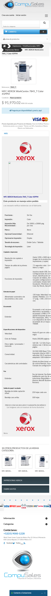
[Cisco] (24, 505)
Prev (2, 505)
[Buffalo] (12, 505)
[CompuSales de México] (25, 5)
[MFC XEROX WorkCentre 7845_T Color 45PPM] (23, 71)
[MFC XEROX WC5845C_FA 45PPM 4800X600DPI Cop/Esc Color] (9, 461)
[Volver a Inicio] (4, 46)
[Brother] (6, 505)
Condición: (5, 98)
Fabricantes (10, 489)
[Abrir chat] (42, 593)
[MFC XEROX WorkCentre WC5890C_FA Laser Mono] (25, 461)
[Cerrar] (44, 593)
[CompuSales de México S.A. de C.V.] (23, 564)
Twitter (18, 543)
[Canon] (18, 505)
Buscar (44, 25)
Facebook (10, 543)
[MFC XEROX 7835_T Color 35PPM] (42, 461)
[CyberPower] (41, 505)
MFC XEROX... (7, 471)
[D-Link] (46, 505)
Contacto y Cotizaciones (22, 593)
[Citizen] (29, 505)
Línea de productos (12, 39)
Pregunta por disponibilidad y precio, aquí (26, 110)
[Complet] (35, 505)
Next (48, 505)
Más (6, 133)
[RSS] (25, 543)
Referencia (5, 87)
